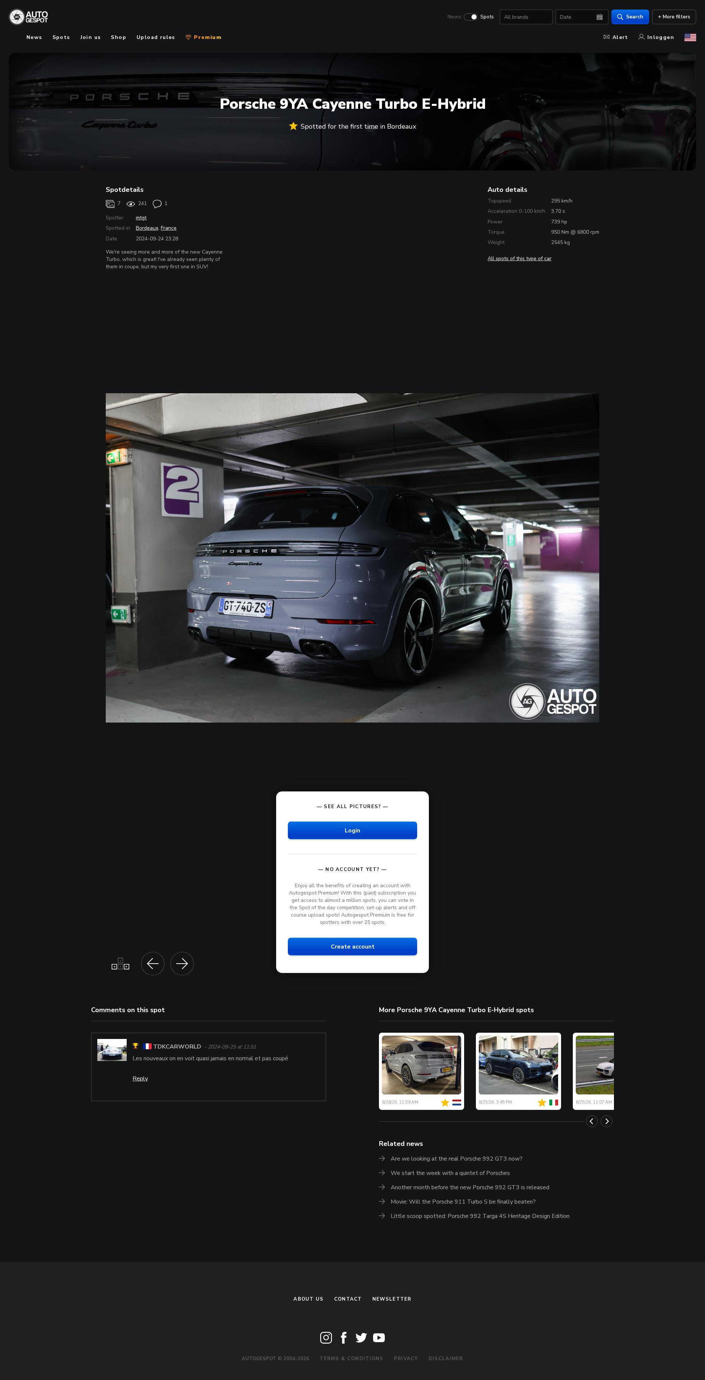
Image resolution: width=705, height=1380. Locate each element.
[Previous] (592, 1121)
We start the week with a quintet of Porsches (450, 1173)
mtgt (141, 217)
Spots (487, 16)
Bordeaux (147, 228)
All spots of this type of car (520, 258)
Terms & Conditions (351, 1358)
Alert (620, 37)
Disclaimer (446, 1358)
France (169, 228)
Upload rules (156, 37)
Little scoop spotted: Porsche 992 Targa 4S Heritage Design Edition (480, 1216)
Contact (348, 1299)
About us (308, 1299)
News (454, 16)
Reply (140, 1079)
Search (634, 16)
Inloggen (660, 37)
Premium (206, 37)
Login (352, 831)
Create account (353, 947)
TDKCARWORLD (177, 1047)
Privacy (406, 1358)
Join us (90, 37)
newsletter (392, 1299)
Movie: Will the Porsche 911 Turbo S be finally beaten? (463, 1202)
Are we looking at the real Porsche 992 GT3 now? (457, 1159)
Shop (118, 37)
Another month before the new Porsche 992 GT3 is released (470, 1187)
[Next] (606, 1121)
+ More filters (674, 16)
